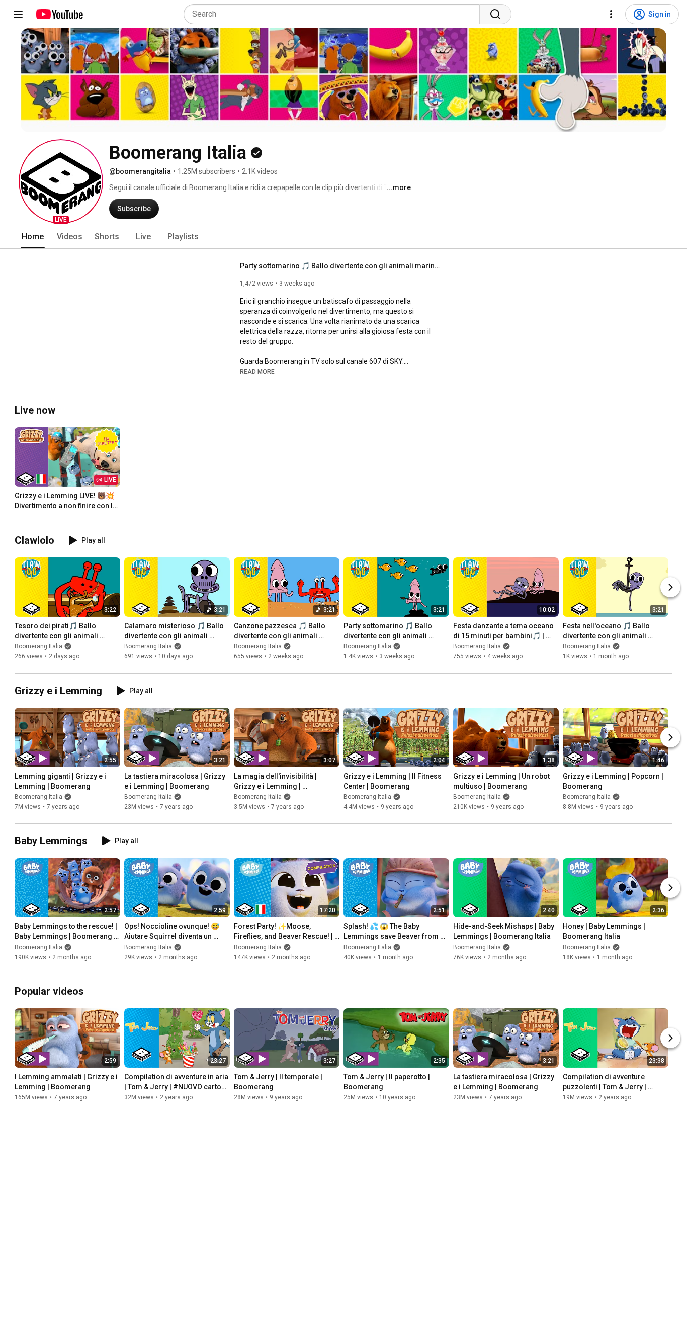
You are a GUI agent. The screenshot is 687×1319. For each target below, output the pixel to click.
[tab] (33, 237)
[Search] (495, 14)
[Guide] (18, 14)
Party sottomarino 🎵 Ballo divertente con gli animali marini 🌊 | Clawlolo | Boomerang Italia (341, 266)
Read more (257, 371)
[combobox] (334, 14)
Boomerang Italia (38, 646)
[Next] (670, 587)
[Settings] (611, 14)
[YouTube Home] (59, 14)
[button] (61, 181)
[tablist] (343, 237)
